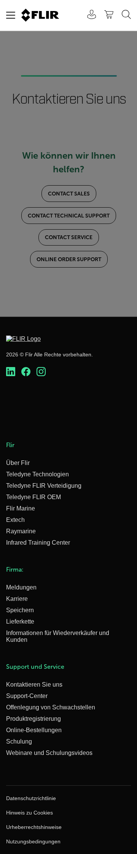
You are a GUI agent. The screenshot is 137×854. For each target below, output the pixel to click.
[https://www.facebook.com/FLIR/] (25, 372)
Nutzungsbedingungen (33, 841)
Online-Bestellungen (34, 730)
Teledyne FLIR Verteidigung (43, 485)
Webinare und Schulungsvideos (49, 753)
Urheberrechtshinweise (34, 827)
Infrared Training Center (38, 542)
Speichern (20, 610)
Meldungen (21, 587)
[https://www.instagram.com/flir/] (41, 372)
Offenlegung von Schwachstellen (50, 707)
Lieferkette (20, 621)
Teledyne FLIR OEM (33, 497)
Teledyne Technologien (37, 474)
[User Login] (87, 15)
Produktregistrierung (33, 718)
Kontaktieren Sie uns (34, 684)
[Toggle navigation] (10, 15)
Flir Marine (20, 508)
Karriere (17, 599)
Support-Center (27, 696)
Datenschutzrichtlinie (31, 798)
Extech (15, 520)
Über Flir (18, 463)
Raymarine (21, 531)
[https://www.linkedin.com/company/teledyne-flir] (10, 372)
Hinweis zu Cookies (29, 813)
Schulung (19, 741)
